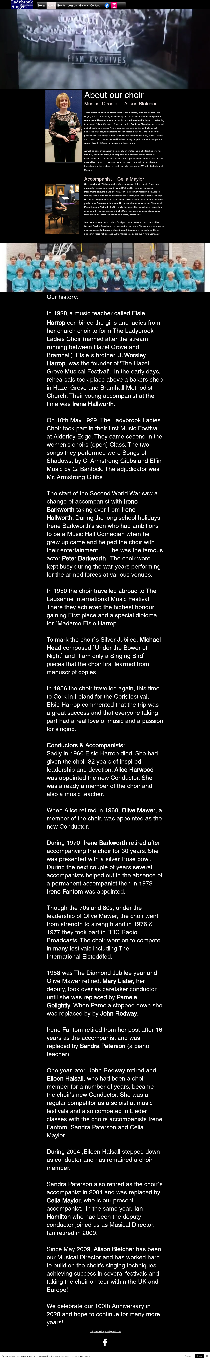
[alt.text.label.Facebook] (105, 1342)
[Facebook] (107, 5)
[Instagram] (114, 5)
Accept (199, 1356)
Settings (188, 1356)
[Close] (207, 1356)
